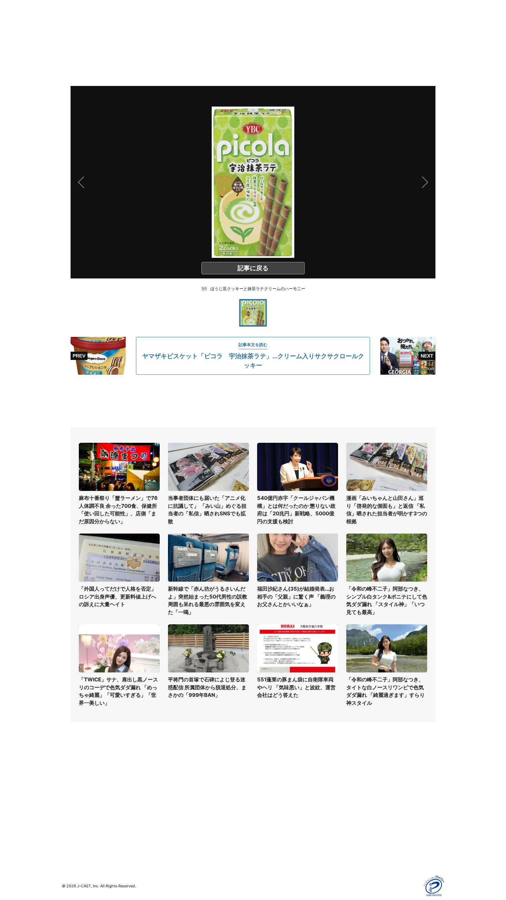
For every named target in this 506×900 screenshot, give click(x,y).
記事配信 (358, 835)
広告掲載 (358, 825)
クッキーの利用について (375, 815)
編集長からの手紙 (272, 815)
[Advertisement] (253, 401)
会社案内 (262, 775)
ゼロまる (167, 839)
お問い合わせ (267, 795)
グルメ (69, 785)
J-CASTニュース (176, 775)
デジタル (71, 795)
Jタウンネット (173, 829)
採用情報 (262, 785)
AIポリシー (360, 805)
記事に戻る (253, 268)
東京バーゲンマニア (179, 819)
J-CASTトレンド (176, 785)
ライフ (69, 775)
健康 (67, 805)
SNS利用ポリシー (368, 795)
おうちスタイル (79, 839)
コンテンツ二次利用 (370, 845)
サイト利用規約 (365, 785)
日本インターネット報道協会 (380, 855)
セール (69, 825)
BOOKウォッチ (174, 809)
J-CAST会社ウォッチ (181, 795)
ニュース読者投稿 (272, 805)
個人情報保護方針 (368, 775)
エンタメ (71, 815)
